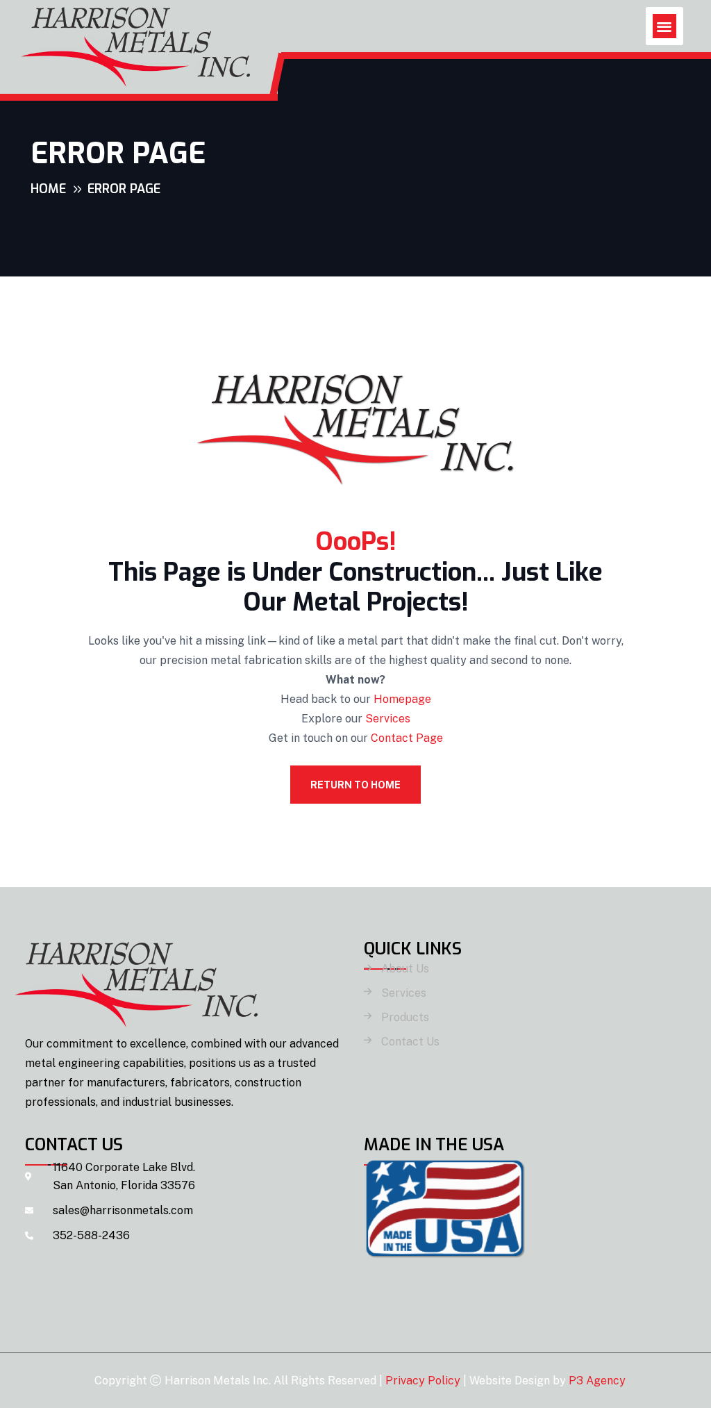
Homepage (402, 699)
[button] (665, 26)
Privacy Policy (422, 1380)
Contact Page (407, 738)
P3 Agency (597, 1380)
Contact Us (410, 1042)
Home (48, 189)
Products (405, 1017)
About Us (405, 969)
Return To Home (355, 784)
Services (387, 718)
